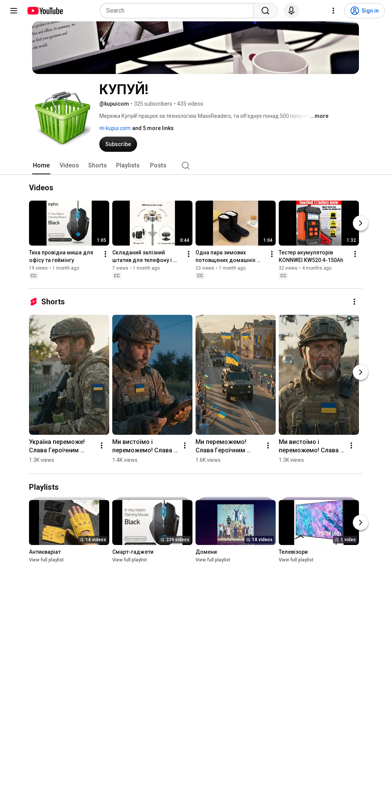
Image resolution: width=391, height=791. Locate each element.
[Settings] (333, 10)
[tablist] (195, 165)
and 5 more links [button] (153, 128)
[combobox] (179, 10)
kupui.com (118, 128)
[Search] (265, 10)
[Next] (360, 223)
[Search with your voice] (291, 10)
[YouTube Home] (44, 10)
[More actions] (105, 254)
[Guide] (13, 10)
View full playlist (46, 560)
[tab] (41, 165)
